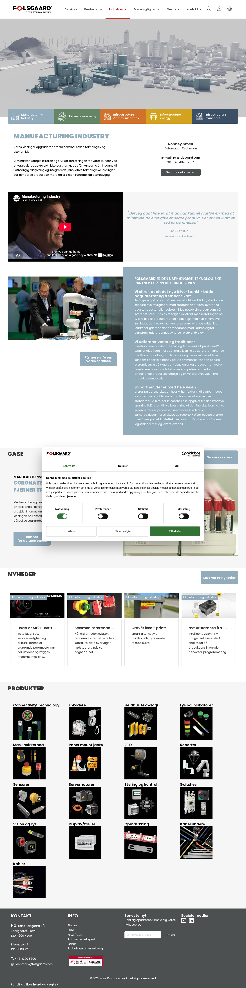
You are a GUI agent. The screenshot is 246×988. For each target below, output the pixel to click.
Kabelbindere (192, 824)
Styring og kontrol (140, 784)
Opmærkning (136, 824)
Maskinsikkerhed (28, 744)
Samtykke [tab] (69, 466)
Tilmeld (169, 935)
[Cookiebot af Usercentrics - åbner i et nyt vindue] (184, 454)
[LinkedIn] (191, 921)
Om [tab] (177, 466)
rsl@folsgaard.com (186, 158)
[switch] (103, 516)
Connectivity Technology (36, 705)
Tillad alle (175, 531)
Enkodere (77, 705)
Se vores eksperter (180, 172)
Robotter (188, 744)
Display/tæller (82, 824)
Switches (188, 784)
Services (71, 9)
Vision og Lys (25, 824)
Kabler (19, 863)
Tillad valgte (123, 531)
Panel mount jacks (86, 744)
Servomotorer (82, 784)
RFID (128, 744)
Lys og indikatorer (196, 705)
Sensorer (21, 784)
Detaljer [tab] (123, 466)
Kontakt (192, 9)
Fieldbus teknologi (141, 705)
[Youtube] (183, 921)
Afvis (71, 531)
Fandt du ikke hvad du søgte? (34, 984)
